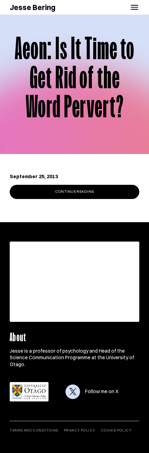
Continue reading (74, 191)
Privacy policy (79, 430)
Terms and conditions (34, 430)
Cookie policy (116, 430)
